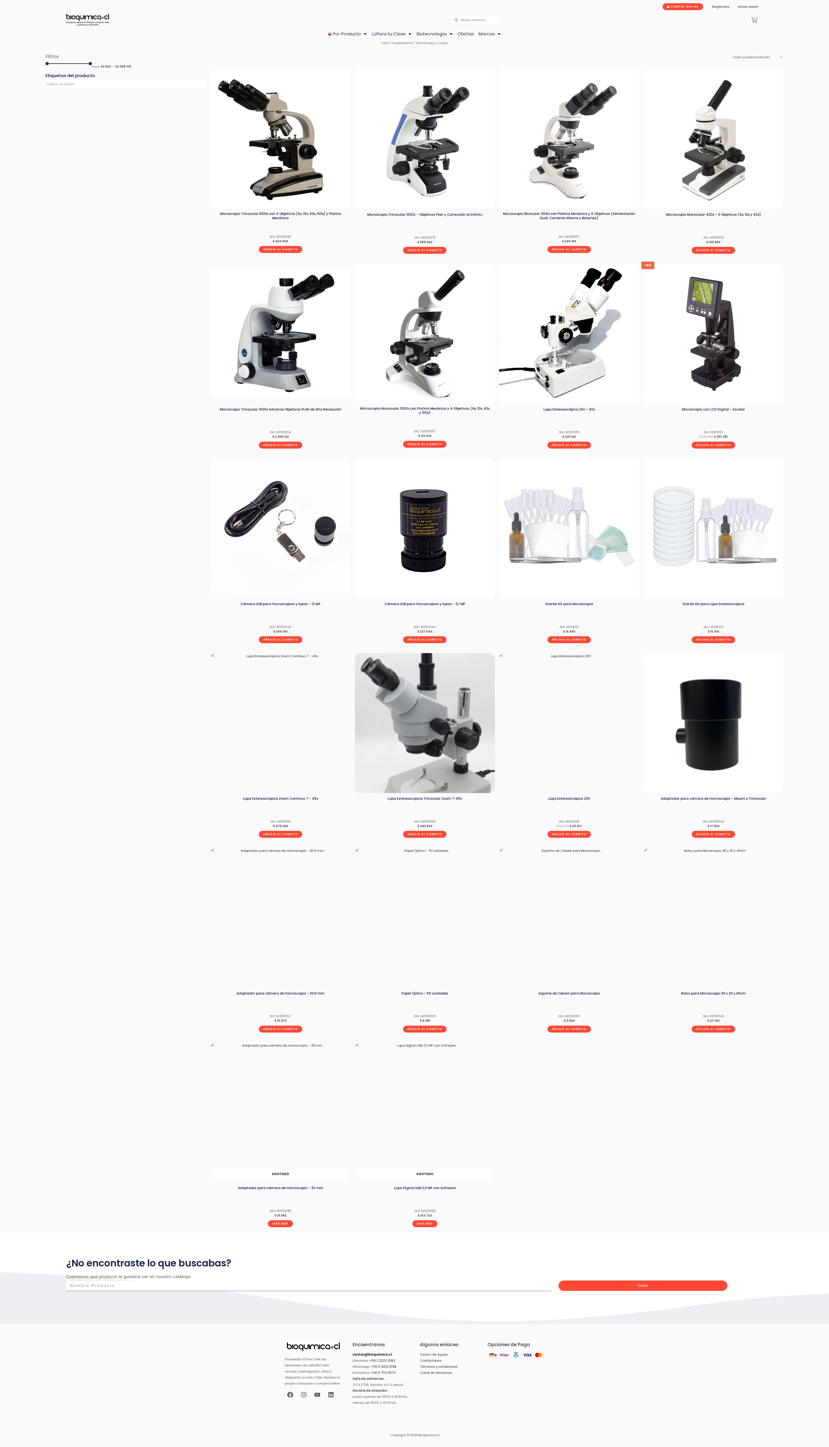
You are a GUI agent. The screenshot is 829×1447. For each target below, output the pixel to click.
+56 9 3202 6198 (383, 1366)
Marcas (486, 34)
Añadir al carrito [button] (280, 249)
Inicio (385, 43)
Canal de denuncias (436, 1372)
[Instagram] (304, 1395)
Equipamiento (402, 43)
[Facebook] (290, 1395)
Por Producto (347, 34)
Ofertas (466, 34)
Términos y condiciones (439, 1366)
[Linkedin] (331, 1395)
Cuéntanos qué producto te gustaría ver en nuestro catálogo (128, 1276)
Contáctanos (431, 1360)
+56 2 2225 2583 (382, 1360)
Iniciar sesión (748, 6)
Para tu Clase (391, 34)
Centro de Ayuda (434, 1354)
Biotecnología (431, 34)
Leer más (280, 1223)
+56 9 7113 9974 (383, 1372)
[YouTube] (317, 1395)
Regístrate (720, 6)
